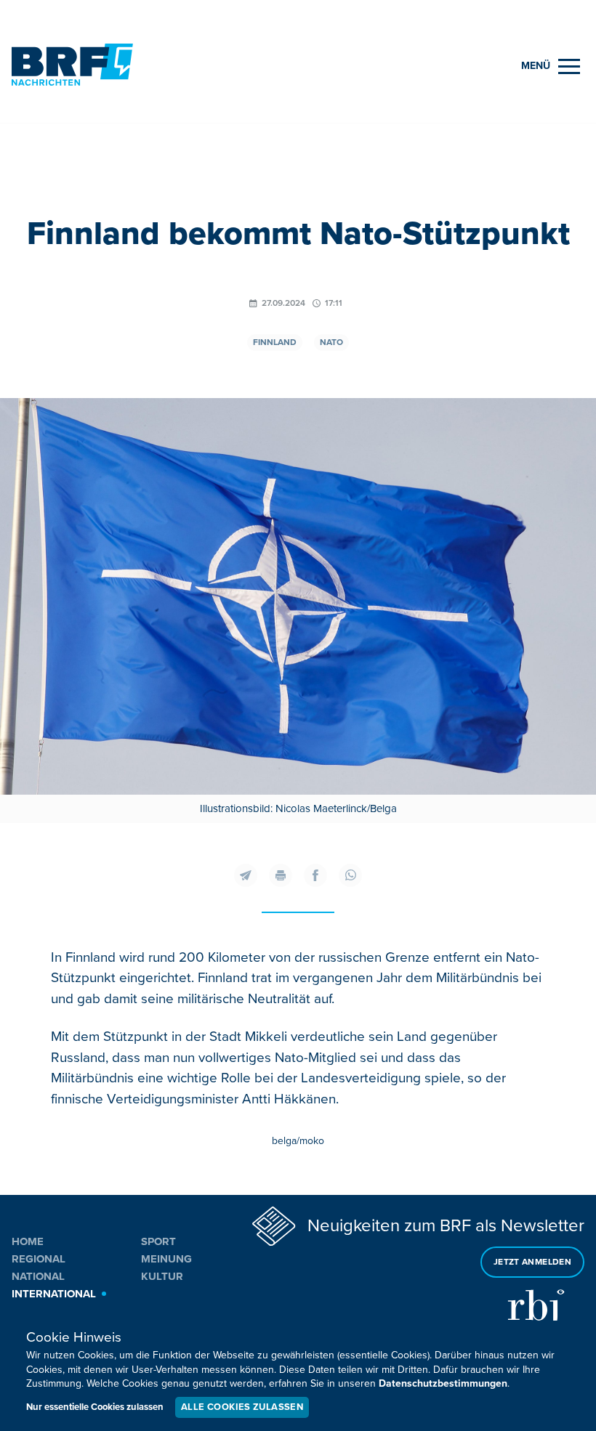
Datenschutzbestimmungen (443, 1383)
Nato (331, 342)
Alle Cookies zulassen (242, 1407)
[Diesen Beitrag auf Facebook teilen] (315, 875)
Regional (38, 1258)
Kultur (162, 1276)
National (38, 1276)
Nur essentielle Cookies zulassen (95, 1407)
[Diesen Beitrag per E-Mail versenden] (245, 875)
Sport (158, 1241)
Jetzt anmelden (532, 1262)
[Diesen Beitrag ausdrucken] (280, 875)
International (54, 1293)
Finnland (275, 342)
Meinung (166, 1258)
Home (28, 1241)
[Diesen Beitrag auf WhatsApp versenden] (350, 875)
